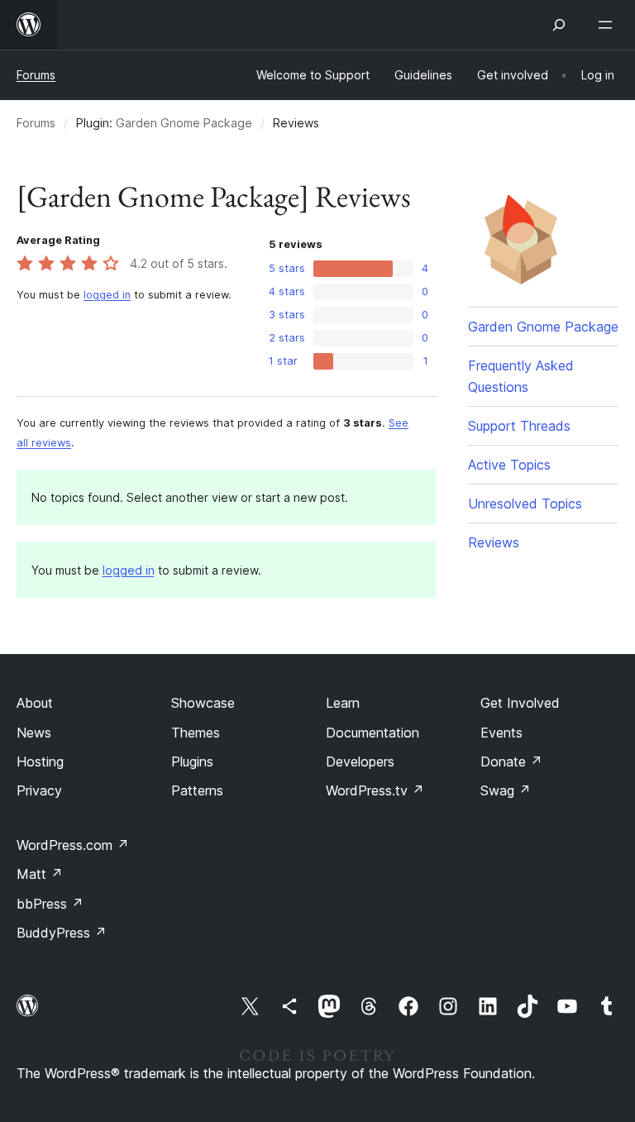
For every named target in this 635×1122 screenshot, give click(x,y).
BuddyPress (62, 932)
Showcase (203, 703)
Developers (360, 761)
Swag (505, 790)
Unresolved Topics (525, 503)
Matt (40, 874)
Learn (343, 703)
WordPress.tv (375, 790)
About (35, 703)
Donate (511, 761)
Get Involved (520, 703)
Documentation (372, 732)
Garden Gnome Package (184, 123)
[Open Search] (559, 25)
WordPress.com (73, 845)
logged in (107, 295)
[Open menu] (608, 25)
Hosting (40, 761)
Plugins (192, 761)
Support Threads (519, 426)
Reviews (493, 542)
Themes (195, 732)
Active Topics (509, 464)
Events (501, 732)
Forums (36, 75)
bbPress (50, 903)
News (34, 732)
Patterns (197, 790)
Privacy (39, 790)
